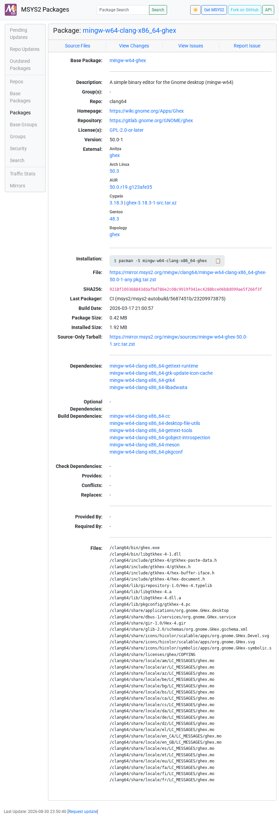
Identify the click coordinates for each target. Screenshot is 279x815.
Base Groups (23, 124)
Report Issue (247, 45)
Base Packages (20, 97)
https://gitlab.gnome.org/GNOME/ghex (151, 120)
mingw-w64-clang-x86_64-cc (140, 416)
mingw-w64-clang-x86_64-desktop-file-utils (155, 423)
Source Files (77, 45)
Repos (16, 81)
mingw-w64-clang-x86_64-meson (145, 444)
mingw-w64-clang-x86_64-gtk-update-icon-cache (161, 373)
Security (18, 148)
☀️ (195, 10)
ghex (115, 155)
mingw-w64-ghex (128, 60)
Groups (18, 136)
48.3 (114, 218)
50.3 (114, 171)
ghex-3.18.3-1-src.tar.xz (151, 202)
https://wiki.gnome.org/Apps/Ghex (147, 111)
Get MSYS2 (214, 10)
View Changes (134, 45)
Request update (82, 811)
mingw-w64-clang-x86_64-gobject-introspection (160, 437)
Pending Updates (19, 33)
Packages (20, 112)
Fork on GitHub (245, 10)
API (268, 10)
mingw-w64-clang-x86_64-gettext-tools (151, 430)
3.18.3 (116, 202)
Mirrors (17, 185)
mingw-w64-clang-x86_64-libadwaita (148, 387)
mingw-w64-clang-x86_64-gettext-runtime (154, 366)
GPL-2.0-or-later (127, 130)
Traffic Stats (22, 173)
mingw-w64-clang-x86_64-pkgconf (146, 452)
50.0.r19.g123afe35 (131, 187)
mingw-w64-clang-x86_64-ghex (129, 30)
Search (158, 10)
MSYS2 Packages (44, 9)
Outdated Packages (20, 64)
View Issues (190, 45)
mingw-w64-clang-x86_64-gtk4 (142, 380)
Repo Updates (24, 49)
